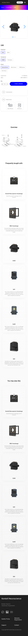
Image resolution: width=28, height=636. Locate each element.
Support (4, 625)
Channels (3, 49)
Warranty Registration (18, 619)
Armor (2, 64)
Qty (1, 81)
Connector (3, 57)
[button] (20, 2)
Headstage (9, 7)
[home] (5, 2)
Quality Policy (6, 619)
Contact (16, 625)
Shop (2, 7)
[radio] (3, 52)
